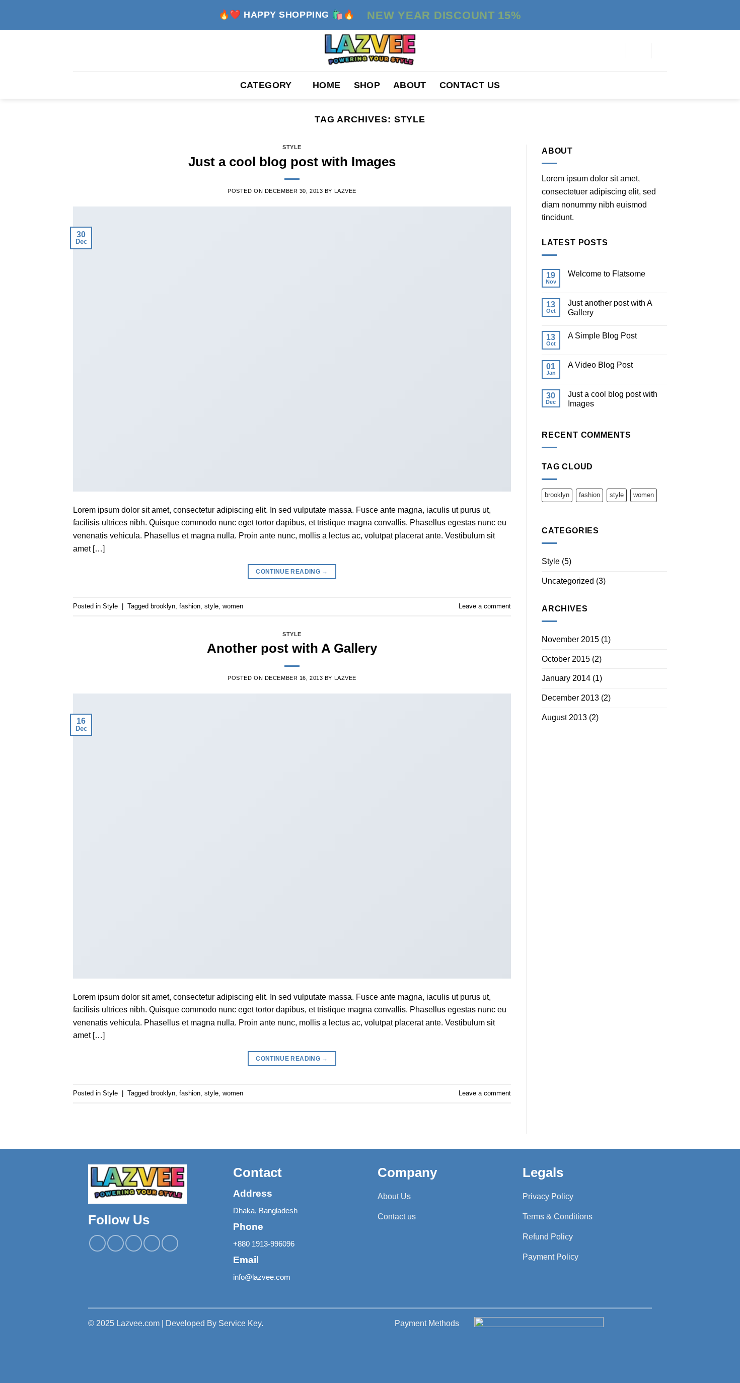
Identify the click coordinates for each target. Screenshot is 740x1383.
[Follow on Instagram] (115, 1243)
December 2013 (570, 698)
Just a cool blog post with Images (292, 162)
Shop (367, 85)
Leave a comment (485, 606)
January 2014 (566, 678)
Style (292, 147)
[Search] (614, 50)
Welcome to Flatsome (606, 273)
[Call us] (151, 1243)
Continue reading (292, 571)
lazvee (345, 191)
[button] (639, 51)
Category (266, 85)
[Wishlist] (663, 51)
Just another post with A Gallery (610, 308)
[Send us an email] (133, 1243)
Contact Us (469, 85)
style (211, 606)
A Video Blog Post (600, 365)
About (409, 85)
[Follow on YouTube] (170, 1243)
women (233, 606)
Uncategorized (568, 581)
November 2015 (570, 639)
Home (326, 85)
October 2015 (566, 659)
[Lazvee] (370, 51)
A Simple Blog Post (602, 335)
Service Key (239, 1323)
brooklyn (163, 606)
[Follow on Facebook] (97, 1243)
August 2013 (564, 717)
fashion (189, 606)
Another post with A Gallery (292, 648)
